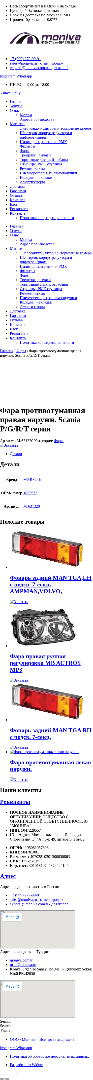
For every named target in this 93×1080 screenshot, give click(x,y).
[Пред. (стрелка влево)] (2, 1079)
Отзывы (17, 195)
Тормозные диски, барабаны (44, 159)
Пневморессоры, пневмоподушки (48, 173)
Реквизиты (19, 209)
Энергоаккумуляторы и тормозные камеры (56, 128)
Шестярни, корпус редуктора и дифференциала (46, 135)
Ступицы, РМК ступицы (41, 164)
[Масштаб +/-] (2, 1074)
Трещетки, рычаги (35, 155)
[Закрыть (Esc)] (17, 1074)
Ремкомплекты (32, 168)
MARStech (32, 479)
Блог (14, 204)
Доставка (18, 186)
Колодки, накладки (36, 177)
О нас (15, 110)
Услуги (16, 106)
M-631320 (31, 506)
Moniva (26, 115)
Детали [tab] (16, 454)
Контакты (18, 213)
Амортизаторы (32, 182)
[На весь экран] (7, 1074)
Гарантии (18, 191)
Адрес (8, 876)
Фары (25, 151)
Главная (16, 101)
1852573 (30, 493)
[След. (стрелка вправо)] (7, 1079)
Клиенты (17, 200)
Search (5, 1021)
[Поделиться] (12, 1074)
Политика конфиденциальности (47, 218)
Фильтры (27, 146)
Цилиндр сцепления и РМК (43, 142)
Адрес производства (37, 119)
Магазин (17, 124)
